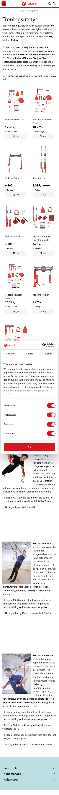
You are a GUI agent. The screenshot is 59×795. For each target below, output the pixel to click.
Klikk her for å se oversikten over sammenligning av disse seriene (29, 77)
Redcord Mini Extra (15, 236)
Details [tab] (29, 353)
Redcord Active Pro (14, 119)
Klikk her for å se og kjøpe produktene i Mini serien (26, 613)
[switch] (51, 414)
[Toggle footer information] (54, 768)
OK (29, 447)
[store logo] (29, 4)
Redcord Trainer (41, 294)
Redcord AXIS (12, 177)
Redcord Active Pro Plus (42, 121)
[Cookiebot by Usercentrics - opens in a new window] (42, 345)
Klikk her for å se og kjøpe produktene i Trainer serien (27, 744)
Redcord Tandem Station (13, 296)
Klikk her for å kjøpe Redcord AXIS (18, 507)
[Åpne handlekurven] (54, 3)
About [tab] (48, 353)
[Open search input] (49, 3)
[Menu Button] (4, 3)
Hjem (23, 11)
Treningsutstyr (32, 11)
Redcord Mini (39, 177)
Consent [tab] (10, 353)
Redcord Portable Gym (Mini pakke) (41, 238)
